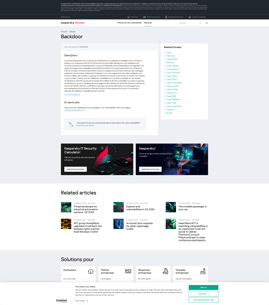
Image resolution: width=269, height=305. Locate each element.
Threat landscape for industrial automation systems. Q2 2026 (86, 209)
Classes (72, 32)
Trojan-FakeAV (172, 66)
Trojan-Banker (172, 59)
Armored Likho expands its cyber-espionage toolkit (139, 226)
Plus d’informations (72, 95)
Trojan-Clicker (172, 76)
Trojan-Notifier (172, 89)
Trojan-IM (170, 109)
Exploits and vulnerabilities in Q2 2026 (140, 208)
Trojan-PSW (171, 103)
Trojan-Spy (170, 56)
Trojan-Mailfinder (173, 99)
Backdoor (170, 62)
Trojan (168, 52)
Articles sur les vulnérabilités (129, 23)
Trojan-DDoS (171, 79)
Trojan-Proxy (171, 93)
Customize (202, 294)
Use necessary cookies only (203, 300)
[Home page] (73, 23)
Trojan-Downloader (174, 83)
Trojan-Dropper (172, 86)
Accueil (64, 32)
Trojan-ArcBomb (173, 72)
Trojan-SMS (171, 96)
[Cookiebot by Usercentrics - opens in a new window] (61, 300)
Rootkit (169, 113)
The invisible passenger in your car (193, 208)
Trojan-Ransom (172, 69)
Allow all (203, 287)
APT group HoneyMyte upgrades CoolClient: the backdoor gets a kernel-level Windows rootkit (88, 227)
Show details (80, 301)
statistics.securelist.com (74, 110)
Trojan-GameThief (173, 106)
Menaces (148, 23)
